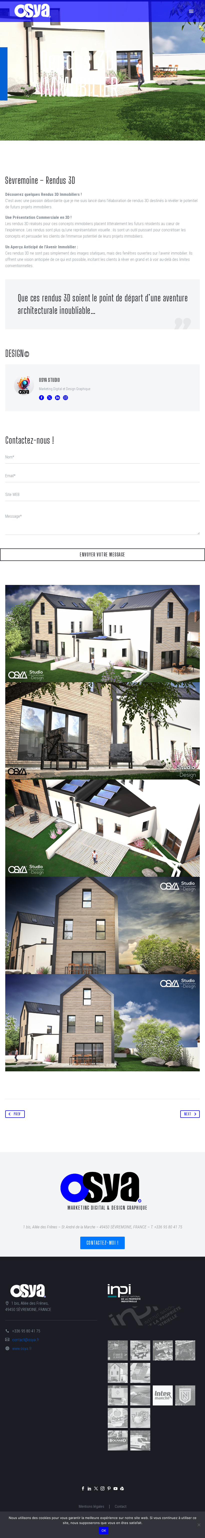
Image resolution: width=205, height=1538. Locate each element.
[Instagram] (65, 397)
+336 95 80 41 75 (26, 1331)
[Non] (198, 1524)
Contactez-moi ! (102, 1243)
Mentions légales (91, 1506)
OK (104, 1530)
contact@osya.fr (25, 1339)
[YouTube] (116, 1488)
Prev (17, 1114)
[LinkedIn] (57, 397)
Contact (120, 1506)
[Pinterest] (109, 1488)
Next (188, 1114)
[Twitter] (96, 1488)
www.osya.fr (22, 1348)
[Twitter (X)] (49, 397)
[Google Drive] (122, 1488)
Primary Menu (191, 11)
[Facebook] (41, 397)
